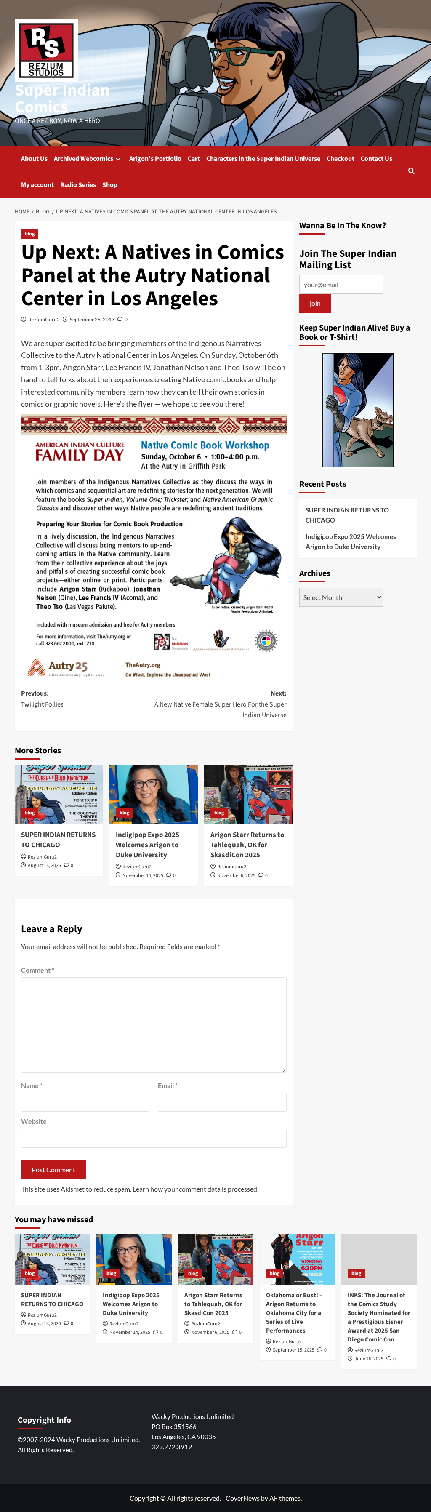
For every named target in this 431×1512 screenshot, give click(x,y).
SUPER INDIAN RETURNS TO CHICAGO (58, 840)
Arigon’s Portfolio (155, 158)
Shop (109, 184)
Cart (194, 158)
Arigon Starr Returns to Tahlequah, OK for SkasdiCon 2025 (247, 845)
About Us (34, 158)
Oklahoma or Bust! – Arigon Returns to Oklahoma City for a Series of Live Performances (294, 1313)
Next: (220, 704)
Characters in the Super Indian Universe (263, 158)
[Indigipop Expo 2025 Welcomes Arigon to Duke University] (153, 794)
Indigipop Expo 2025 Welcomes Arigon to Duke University (147, 845)
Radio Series (78, 184)
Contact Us (376, 158)
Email (168, 1085)
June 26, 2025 (368, 1359)
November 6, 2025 (236, 875)
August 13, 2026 (44, 865)
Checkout (340, 158)
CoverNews (243, 1498)
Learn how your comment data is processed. (195, 1189)
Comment (37, 970)
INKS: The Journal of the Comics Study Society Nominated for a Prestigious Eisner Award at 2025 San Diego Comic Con (379, 1317)
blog (30, 233)
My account (37, 184)
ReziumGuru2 (44, 319)
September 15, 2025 (293, 1350)
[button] (411, 171)
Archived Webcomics (83, 158)
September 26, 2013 (92, 319)
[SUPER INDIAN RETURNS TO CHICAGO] (59, 794)
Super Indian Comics (62, 98)
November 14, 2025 (142, 875)
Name (32, 1085)
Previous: (42, 699)
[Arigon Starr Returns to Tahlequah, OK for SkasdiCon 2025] (248, 794)
